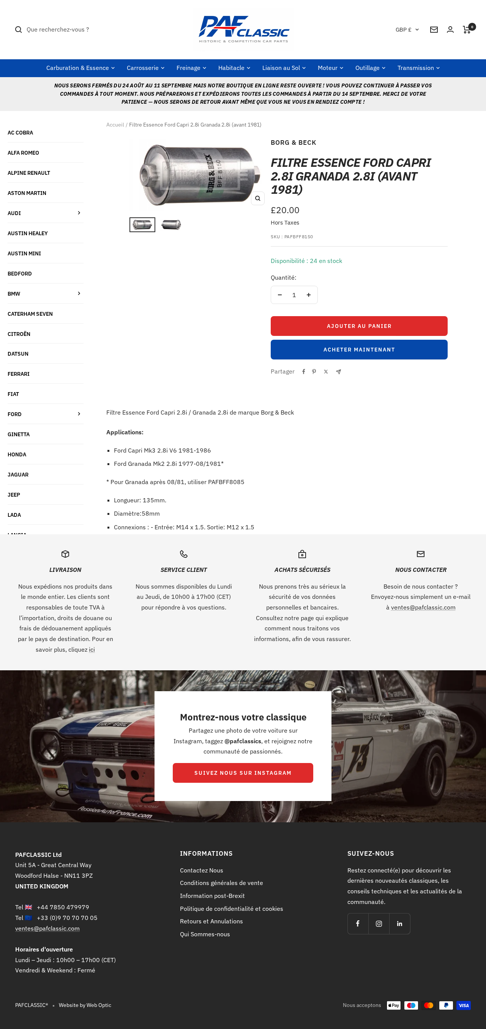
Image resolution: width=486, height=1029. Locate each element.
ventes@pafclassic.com (423, 607)
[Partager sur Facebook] (303, 371)
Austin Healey (28, 233)
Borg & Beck (294, 142)
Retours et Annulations (211, 921)
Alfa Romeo (23, 152)
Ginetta (19, 434)
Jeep (14, 494)
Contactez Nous (201, 870)
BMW (14, 293)
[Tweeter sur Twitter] (326, 371)
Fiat (13, 393)
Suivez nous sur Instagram (243, 772)
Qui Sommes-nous (205, 934)
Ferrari (19, 373)
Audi (14, 213)
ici (92, 649)
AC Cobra (20, 132)
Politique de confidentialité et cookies (231, 908)
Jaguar (18, 474)
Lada (14, 514)
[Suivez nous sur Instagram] (378, 923)
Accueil (115, 124)
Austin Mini (24, 253)
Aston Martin (27, 192)
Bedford (20, 273)
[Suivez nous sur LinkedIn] (399, 923)
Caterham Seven (30, 313)
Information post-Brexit (212, 895)
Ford (15, 414)
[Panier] (467, 29)
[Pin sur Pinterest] (314, 371)
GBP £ (404, 29)
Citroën (19, 333)
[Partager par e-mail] (338, 371)
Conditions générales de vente (221, 883)
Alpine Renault (29, 172)
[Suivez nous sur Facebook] (357, 923)
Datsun (18, 353)
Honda (17, 454)
